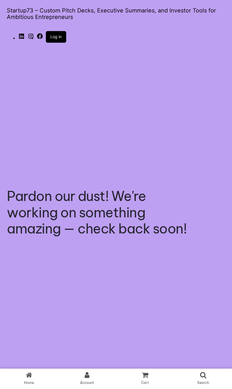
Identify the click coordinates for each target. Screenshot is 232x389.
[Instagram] (30, 38)
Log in (56, 36)
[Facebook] (39, 38)
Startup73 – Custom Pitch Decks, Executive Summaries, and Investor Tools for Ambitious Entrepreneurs (111, 13)
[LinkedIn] (21, 38)
